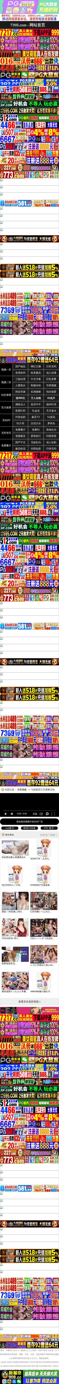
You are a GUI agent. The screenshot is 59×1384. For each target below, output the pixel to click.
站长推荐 (6, 395)
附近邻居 (20, 391)
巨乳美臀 (51, 379)
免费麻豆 (20, 436)
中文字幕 (36, 379)
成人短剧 (51, 442)
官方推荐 (6, 407)
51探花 (51, 417)
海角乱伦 (51, 429)
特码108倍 (29, 828)
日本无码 (51, 366)
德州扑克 (51, 404)
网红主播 (36, 366)
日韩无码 (51, 448)
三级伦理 (20, 379)
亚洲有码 (20, 372)
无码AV (6, 420)
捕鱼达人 (20, 404)
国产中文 (20, 442)
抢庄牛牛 (36, 404)
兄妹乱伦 (36, 442)
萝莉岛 (51, 423)
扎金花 (36, 410)
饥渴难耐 (36, 391)
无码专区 (6, 433)
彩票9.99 (20, 410)
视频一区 (6, 369)
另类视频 (51, 385)
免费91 (36, 429)
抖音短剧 (20, 417)
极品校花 (20, 448)
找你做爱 (51, 391)
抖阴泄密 (51, 436)
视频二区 (6, 382)
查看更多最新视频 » (29, 1001)
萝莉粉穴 (36, 436)
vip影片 (10, 828)
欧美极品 (36, 372)
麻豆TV (36, 417)
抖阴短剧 (36, 448)
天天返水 (51, 410)
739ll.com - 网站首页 (27, 25)
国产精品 (20, 366)
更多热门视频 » (48, 835)
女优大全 (36, 423)
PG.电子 (49, 828)
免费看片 (20, 429)
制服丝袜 (36, 385)
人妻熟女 (20, 385)
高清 (35, 814)
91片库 (20, 423)
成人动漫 (51, 372)
